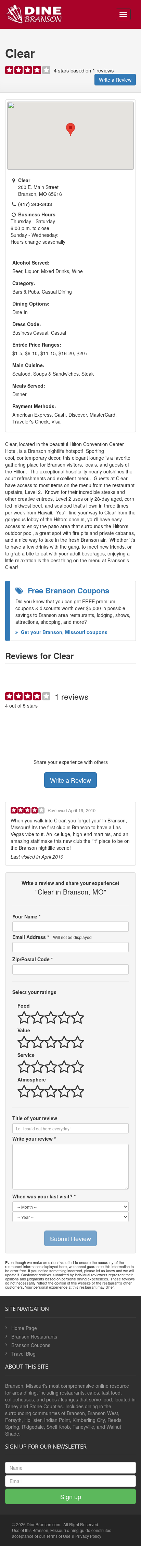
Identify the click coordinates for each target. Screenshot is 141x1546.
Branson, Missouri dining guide (61, 1530)
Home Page (24, 1328)
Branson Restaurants (34, 1336)
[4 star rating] (28, 71)
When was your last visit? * (44, 1196)
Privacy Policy (88, 1536)
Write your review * (34, 1138)
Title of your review (34, 1118)
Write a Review (115, 79)
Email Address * (52, 936)
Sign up (70, 1496)
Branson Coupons (30, 1345)
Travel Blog (23, 1353)
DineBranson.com (43, 1524)
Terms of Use (58, 1536)
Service (26, 1054)
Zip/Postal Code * (32, 959)
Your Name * (26, 916)
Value (23, 1030)
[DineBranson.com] (33, 12)
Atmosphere (31, 1079)
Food (23, 1005)
